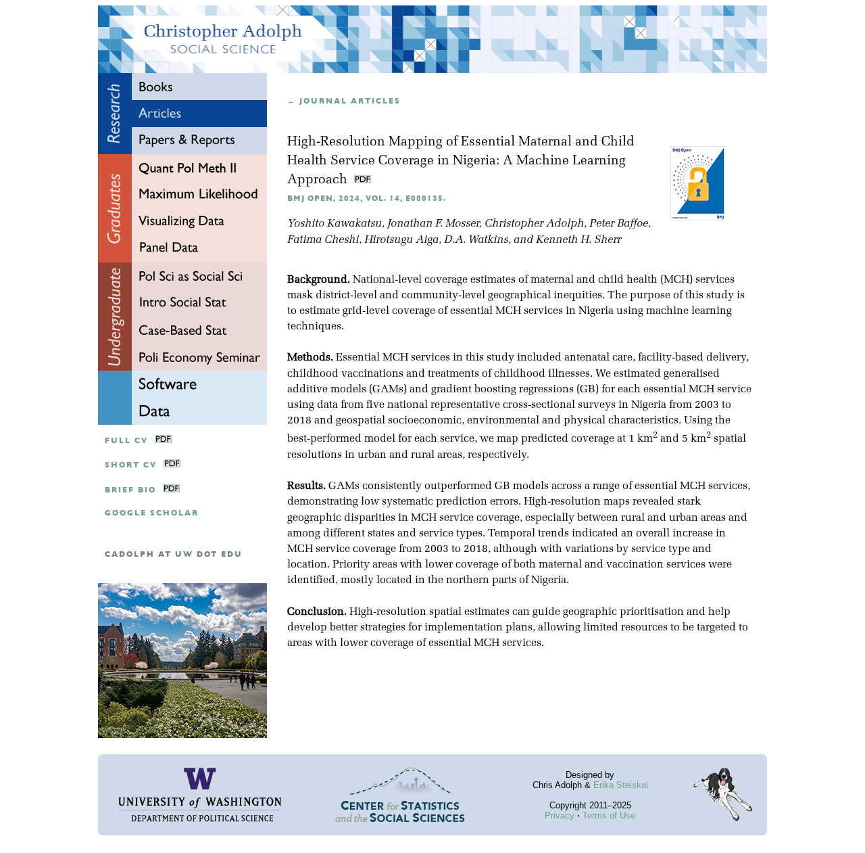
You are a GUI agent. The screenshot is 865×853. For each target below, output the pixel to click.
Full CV (126, 440)
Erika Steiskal (620, 785)
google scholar (152, 513)
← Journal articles (344, 101)
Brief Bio (130, 490)
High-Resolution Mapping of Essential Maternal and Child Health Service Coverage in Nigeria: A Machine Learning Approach (461, 161)
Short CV (131, 465)
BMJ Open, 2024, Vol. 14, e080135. (366, 198)
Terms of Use (609, 815)
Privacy (559, 815)
